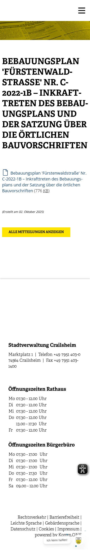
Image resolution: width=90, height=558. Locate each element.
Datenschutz (22, 529)
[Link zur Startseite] (38, 10)
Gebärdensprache (62, 523)
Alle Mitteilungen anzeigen (36, 232)
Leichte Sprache (26, 523)
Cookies (46, 529)
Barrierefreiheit (64, 517)
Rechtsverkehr (32, 517)
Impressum (68, 529)
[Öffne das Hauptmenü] (81, 10)
